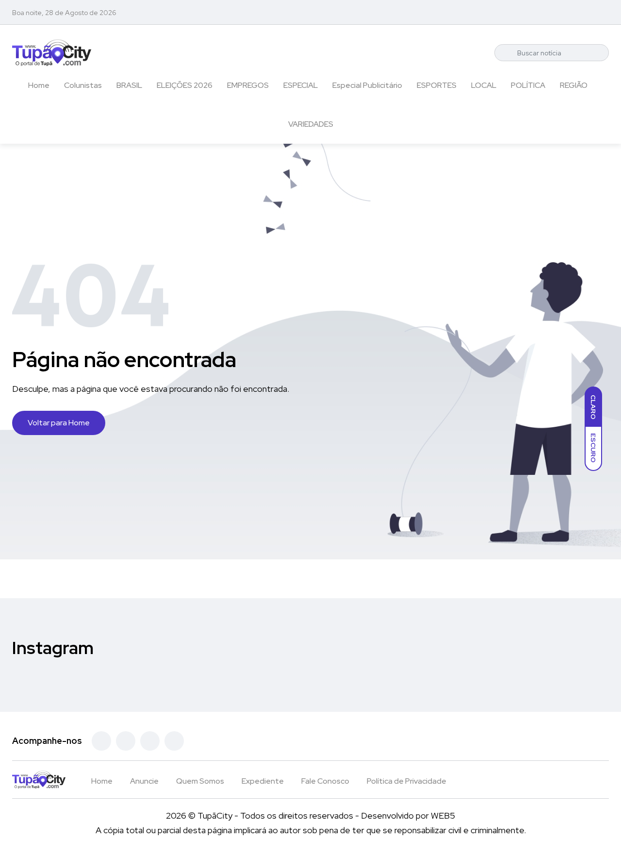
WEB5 (443, 815)
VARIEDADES (310, 124)
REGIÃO (574, 85)
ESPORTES (437, 85)
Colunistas (83, 85)
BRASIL (129, 85)
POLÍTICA (528, 85)
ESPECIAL (300, 85)
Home (38, 85)
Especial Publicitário (367, 85)
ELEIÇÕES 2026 (184, 85)
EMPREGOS (248, 85)
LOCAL (483, 85)
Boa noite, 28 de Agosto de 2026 (64, 12)
